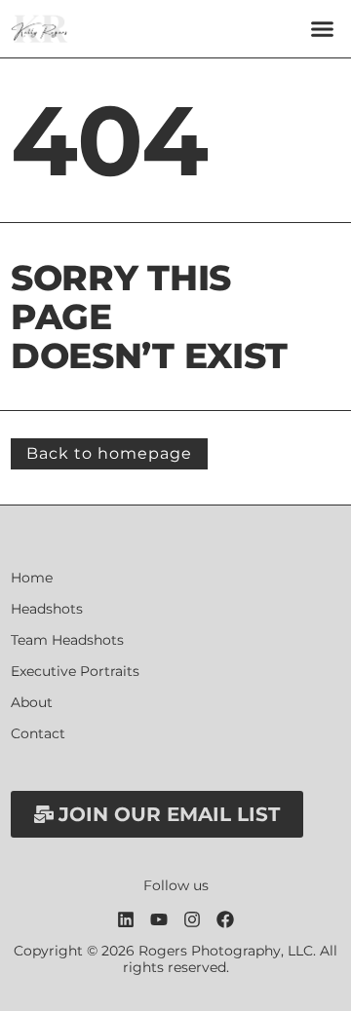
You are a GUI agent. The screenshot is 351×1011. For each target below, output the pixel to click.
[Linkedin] (126, 919)
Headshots (47, 609)
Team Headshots (67, 640)
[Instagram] (192, 919)
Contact (38, 734)
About (32, 702)
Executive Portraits (75, 671)
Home (32, 578)
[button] (322, 29)
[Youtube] (159, 919)
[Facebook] (225, 919)
